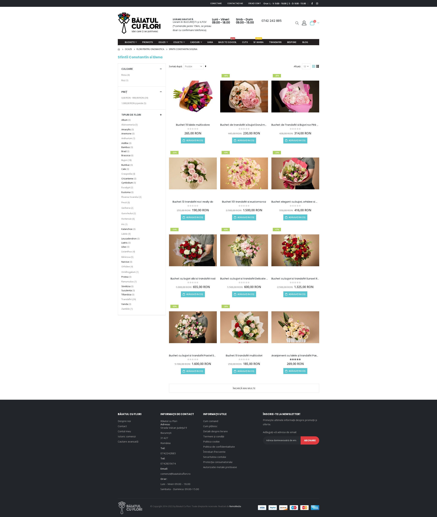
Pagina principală (119, 49)
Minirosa (127, 256)
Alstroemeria (129, 124)
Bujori (126, 160)
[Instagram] (317, 3)
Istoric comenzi (127, 436)
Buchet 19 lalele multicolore (193, 125)
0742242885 (168, 453)
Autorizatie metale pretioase (220, 467)
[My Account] (304, 23)
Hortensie (128, 218)
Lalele (126, 233)
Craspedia (128, 173)
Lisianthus (128, 251)
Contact (122, 426)
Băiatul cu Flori (168, 421)
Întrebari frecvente (214, 451)
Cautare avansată (128, 441)
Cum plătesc (210, 426)
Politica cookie (211, 441)
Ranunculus (129, 281)
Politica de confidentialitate (219, 446)
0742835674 (168, 463)
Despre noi (124, 421)
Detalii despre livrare (215, 431)
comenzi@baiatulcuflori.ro (175, 473)
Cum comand (210, 421)
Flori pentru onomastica (150, 49)
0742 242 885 (272, 21)
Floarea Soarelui (131, 196)
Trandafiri (129, 299)
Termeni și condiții (213, 436)
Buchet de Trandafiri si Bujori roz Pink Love (295, 125)
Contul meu (124, 431)
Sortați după (175, 66)
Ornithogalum (130, 272)
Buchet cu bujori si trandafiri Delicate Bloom (244, 278)
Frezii (126, 202)
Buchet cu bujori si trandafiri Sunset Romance (295, 278)
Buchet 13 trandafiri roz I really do (193, 201)
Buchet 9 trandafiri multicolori (244, 355)
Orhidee (127, 266)
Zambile (127, 308)
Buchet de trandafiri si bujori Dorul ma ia (244, 125)
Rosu (125, 74)
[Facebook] (312, 3)
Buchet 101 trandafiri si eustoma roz (244, 201)
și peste (134, 103)
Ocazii (128, 49)
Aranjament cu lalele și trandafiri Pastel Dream (295, 355)
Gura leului (129, 213)
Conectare (216, 3)
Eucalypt (127, 187)
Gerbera (127, 207)
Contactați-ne (235, 3)
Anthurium (128, 138)
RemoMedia (235, 506)
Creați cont (254, 3)
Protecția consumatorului (217, 462)
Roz (125, 80)
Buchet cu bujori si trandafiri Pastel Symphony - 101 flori (193, 355)
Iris (124, 224)
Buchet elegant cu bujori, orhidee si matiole (295, 201)
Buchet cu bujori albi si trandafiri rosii (193, 278)
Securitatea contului (214, 457)
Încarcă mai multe (244, 388)
